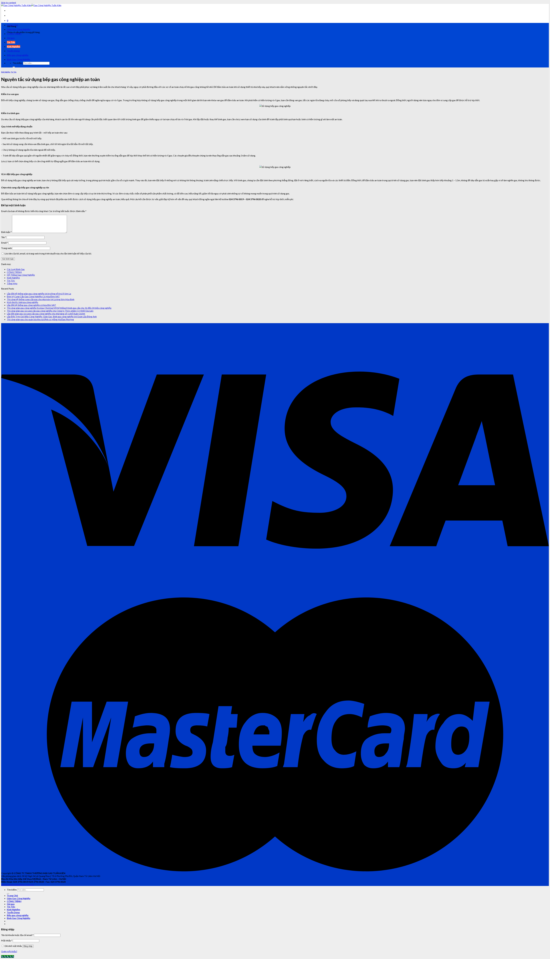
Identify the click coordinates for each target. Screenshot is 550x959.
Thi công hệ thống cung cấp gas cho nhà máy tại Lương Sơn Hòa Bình (40, 299)
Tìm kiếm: (18, 63)
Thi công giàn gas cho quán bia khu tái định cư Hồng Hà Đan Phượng (40, 319)
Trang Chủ (12, 25)
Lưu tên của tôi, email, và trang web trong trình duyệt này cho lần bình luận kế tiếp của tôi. (48, 253)
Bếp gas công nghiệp (18, 55)
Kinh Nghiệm (13, 46)
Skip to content (8, 2)
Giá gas (11, 38)
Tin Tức (11, 42)
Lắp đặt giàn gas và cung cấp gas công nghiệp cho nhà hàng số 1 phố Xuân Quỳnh (46, 313)
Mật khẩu (6, 940)
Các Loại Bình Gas (16, 269)
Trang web (6, 248)
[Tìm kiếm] (8, 893)
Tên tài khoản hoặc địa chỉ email (17, 935)
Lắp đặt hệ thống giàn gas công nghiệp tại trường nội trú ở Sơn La (39, 293)
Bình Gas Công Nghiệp (18, 59)
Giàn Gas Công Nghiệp (18, 29)
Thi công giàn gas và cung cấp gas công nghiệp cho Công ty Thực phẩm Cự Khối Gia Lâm (50, 310)
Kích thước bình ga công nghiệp (22, 302)
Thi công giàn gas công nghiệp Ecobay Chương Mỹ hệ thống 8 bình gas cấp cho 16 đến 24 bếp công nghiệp (59, 308)
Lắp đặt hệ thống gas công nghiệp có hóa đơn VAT (31, 305)
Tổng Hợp (12, 283)
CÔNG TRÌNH (14, 33)
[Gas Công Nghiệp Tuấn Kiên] (31, 5)
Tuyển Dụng (13, 50)
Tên (3, 237)
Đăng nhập (27, 946)
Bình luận (6, 232)
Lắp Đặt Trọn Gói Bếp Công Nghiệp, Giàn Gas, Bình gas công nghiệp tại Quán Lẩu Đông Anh (52, 316)
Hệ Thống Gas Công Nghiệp (21, 274)
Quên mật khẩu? (9, 951)
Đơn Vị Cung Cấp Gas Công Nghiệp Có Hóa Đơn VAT (33, 296)
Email (4, 242)
